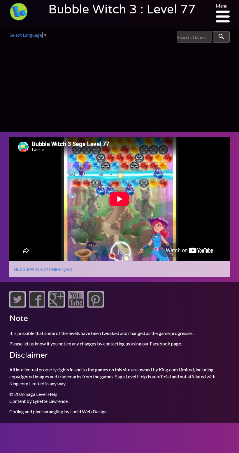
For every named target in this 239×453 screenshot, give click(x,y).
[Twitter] (17, 305)
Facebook (160, 343)
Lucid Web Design (88, 411)
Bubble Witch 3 (29, 269)
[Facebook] (37, 305)
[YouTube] (76, 305)
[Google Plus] (56, 305)
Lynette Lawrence (50, 401)
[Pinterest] (95, 305)
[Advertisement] (119, 86)
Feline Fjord (60, 269)
